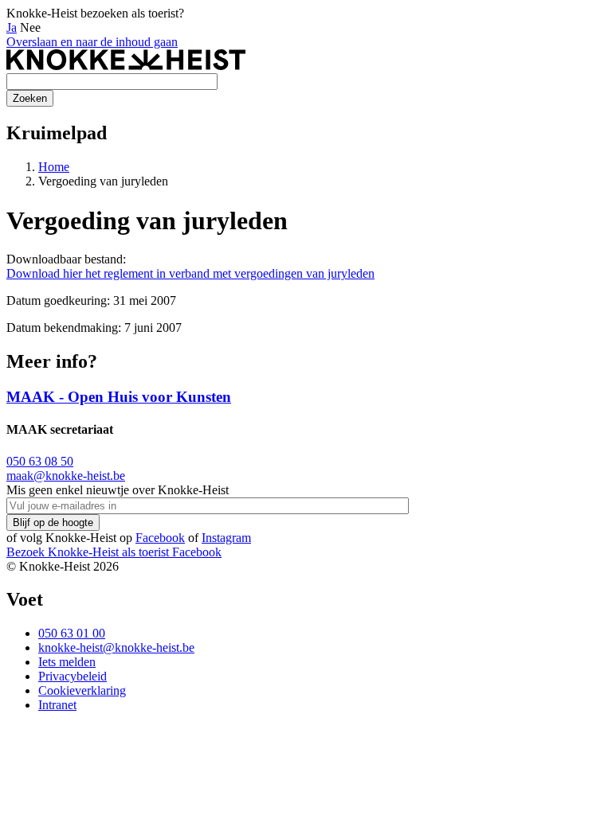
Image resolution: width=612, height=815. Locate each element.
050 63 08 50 (39, 461)
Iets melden (67, 662)
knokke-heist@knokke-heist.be (116, 647)
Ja (11, 27)
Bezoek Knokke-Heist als (87, 552)
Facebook (160, 537)
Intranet (57, 705)
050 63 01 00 (71, 633)
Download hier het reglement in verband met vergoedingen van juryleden (190, 273)
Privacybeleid (72, 676)
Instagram (226, 537)
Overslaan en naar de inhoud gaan (92, 42)
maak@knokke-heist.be (65, 475)
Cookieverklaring (82, 690)
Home (53, 167)
